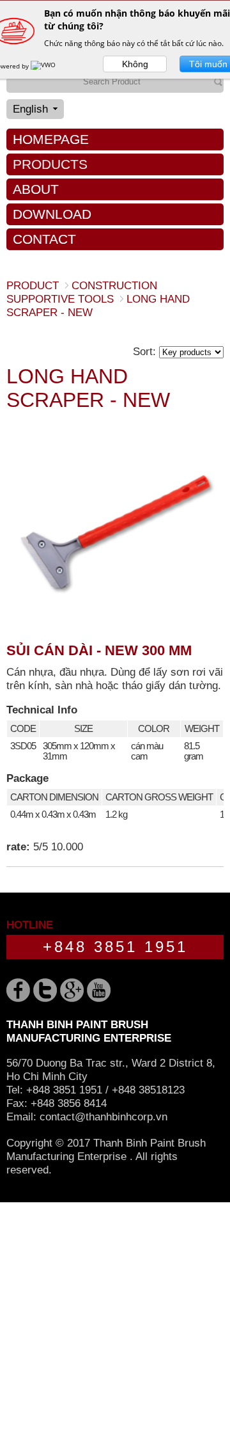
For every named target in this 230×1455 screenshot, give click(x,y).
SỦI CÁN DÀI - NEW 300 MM (99, 650)
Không (135, 64)
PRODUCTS (50, 164)
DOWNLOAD (52, 214)
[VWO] (44, 65)
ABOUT (36, 189)
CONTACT (44, 239)
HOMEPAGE (51, 139)
